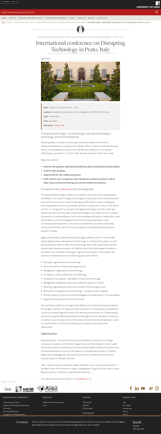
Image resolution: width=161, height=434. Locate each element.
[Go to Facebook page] (131, 388)
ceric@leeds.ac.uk (83, 378)
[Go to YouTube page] (143, 388)
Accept (137, 421)
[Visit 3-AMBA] (47, 388)
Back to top (7, 381)
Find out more (138, 428)
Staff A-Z (86, 405)
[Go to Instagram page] (157, 388)
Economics (7, 408)
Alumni (72, 18)
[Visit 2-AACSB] (24, 388)
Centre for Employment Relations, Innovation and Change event (69, 37)
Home (3, 18)
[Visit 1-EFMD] (7, 388)
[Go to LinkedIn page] (137, 388)
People (91, 18)
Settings (136, 425)
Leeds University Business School (17, 12)
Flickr (45, 405)
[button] (157, 12)
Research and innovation (30, 18)
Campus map (127, 408)
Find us (125, 411)
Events (9, 22)
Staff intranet (87, 408)
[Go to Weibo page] (151, 388)
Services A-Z (87, 402)
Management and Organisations (14, 414)
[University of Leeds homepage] (148, 4)
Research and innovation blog (53, 402)
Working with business (56, 18)
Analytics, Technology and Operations (16, 405)
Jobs (124, 402)
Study (11, 18)
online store (66, 189)
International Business (10, 411)
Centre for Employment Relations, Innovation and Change (60, 22)
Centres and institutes (24, 22)
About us (81, 18)
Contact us (102, 18)
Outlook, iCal (59, 125)
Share (47, 58)
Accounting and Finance (11, 402)
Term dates (127, 405)
